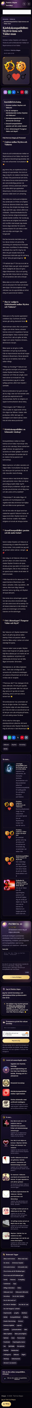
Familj (5, 1279)
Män (25, 1329)
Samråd (5, 949)
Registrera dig (16, 1040)
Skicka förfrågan (16, 977)
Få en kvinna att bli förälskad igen (14, 1271)
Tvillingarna (7, 1354)
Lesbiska (6, 1329)
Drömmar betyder (17, 1263)
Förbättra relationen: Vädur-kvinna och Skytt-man (21, 832)
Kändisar (24, 1313)
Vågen (23, 1354)
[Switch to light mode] (24, 4)
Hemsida (5, 19)
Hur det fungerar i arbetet (12, 1309)
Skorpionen (20, 1346)
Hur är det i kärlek (18, 1296)
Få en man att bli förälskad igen (13, 1275)
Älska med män (23, 1259)
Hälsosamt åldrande (22, 1292)
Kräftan (25, 1317)
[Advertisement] (17, 12)
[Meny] (29, 4)
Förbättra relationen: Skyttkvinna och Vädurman (20, 804)
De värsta (6, 1263)
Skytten (14, 744)
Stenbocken (14, 1350)
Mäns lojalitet (8, 1334)
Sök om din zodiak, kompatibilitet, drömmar (15, 1378)
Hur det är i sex (23, 1304)
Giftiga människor (9, 1288)
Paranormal (21, 1338)
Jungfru (16, 1313)
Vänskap (6, 1359)
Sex (5, 1346)
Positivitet (7, 1342)
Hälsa (19, 1288)
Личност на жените (10, 1363)
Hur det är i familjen (10, 1304)
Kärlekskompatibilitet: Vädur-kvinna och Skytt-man (22, 857)
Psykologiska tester (19, 1342)
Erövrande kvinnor (9, 1267)
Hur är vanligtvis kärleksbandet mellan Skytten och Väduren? (17, 113)
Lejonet (19, 1325)
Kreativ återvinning (9, 1321)
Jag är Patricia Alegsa (13, 989)
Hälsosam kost (8, 1292)
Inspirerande (7, 1313)
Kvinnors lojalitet (9, 1325)
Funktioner (7, 1284)
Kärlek (6, 749)
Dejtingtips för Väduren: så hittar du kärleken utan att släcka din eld (22, 883)
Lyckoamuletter (17, 1329)
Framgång (21, 1279)
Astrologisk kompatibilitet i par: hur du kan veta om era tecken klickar (21, 766)
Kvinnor (20, 1321)
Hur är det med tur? (10, 1300)
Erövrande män (22, 1267)
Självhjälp (11, 1346)
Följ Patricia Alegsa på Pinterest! (14, 138)
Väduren (12, 19)
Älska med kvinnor (9, 1259)
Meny (6, 1404)
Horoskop (22, 744)
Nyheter (6, 1338)
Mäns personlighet (20, 1334)
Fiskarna (12, 1279)
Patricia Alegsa (15, 50)
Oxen (13, 1338)
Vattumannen (16, 1359)
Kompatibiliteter (15, 1317)
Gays (14, 1284)
